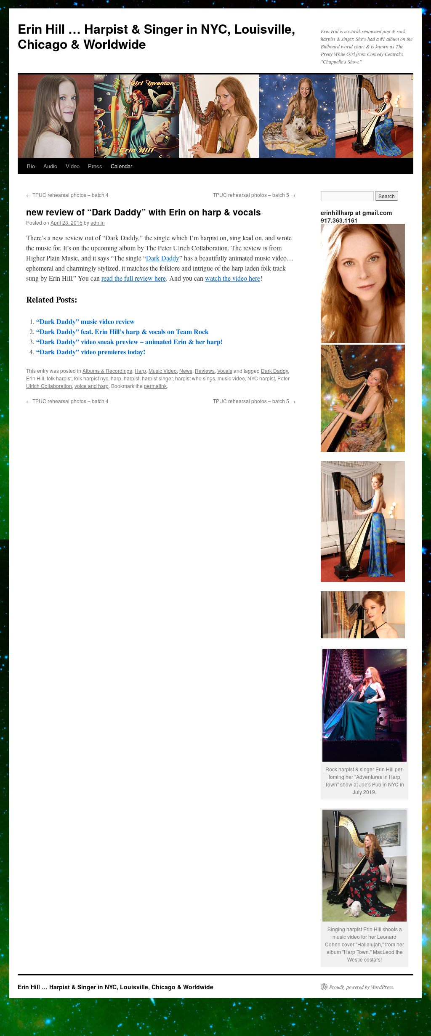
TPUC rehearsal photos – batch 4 (67, 194)
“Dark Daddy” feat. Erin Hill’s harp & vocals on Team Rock (122, 331)
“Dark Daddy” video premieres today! (90, 351)
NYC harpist (261, 378)
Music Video (163, 370)
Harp (140, 370)
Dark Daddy (162, 257)
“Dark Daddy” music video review (85, 321)
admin (97, 222)
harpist (131, 378)
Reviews (205, 370)
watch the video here (232, 278)
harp (116, 378)
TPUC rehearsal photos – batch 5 (254, 194)
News (185, 370)
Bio (31, 166)
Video (73, 166)
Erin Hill (35, 378)
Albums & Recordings (107, 370)
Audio (50, 166)
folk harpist (59, 378)
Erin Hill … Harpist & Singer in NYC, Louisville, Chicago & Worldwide (156, 36)
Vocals (224, 370)
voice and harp (91, 385)
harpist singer (157, 378)
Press (95, 166)
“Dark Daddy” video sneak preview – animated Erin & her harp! (129, 341)
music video (231, 378)
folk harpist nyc (91, 378)
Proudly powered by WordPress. (361, 986)
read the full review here (133, 278)
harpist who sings (195, 378)
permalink (155, 385)
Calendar (121, 166)
